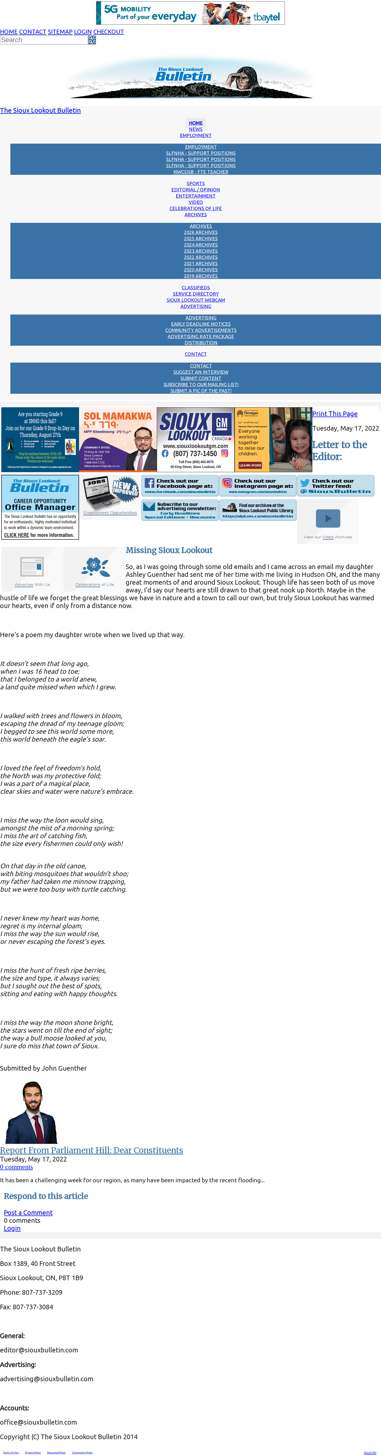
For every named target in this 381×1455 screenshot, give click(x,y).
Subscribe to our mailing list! (201, 384)
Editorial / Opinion (195, 189)
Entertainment (196, 195)
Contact (32, 31)
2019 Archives (201, 275)
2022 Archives (201, 257)
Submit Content (200, 378)
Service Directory (196, 293)
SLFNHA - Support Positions (201, 153)
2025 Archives (201, 238)
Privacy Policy (33, 1452)
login (83, 31)
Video (196, 202)
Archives (196, 214)
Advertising (195, 306)
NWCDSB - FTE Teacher (200, 171)
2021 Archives (201, 263)
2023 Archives (201, 250)
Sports (196, 183)
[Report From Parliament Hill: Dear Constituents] (32, 1141)
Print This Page (335, 413)
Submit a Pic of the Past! (201, 390)
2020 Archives (201, 269)
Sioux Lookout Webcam (196, 300)
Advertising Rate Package (201, 336)
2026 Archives (201, 232)
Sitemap (60, 31)
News (195, 129)
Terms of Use (11, 1452)
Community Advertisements (201, 330)
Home (9, 31)
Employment (196, 135)
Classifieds (196, 287)
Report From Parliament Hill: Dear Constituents (91, 1150)
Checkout (108, 31)
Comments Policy (82, 1452)
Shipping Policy (56, 1452)
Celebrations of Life (196, 208)
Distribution (201, 342)
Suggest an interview (200, 372)
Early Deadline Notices (201, 323)
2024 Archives (201, 244)
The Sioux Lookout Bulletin (40, 110)
